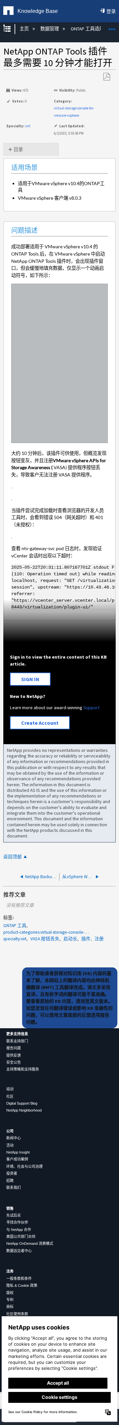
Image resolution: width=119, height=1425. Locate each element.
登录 (111, 11)
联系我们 (13, 1188)
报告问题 (13, 1048)
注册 (99, 939)
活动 (10, 1145)
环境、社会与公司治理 (24, 1166)
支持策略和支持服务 (22, 1069)
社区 (10, 1096)
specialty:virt (14, 939)
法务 (10, 1271)
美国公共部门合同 (20, 1237)
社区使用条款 (17, 1314)
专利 (10, 1300)
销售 (10, 1208)
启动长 (70, 939)
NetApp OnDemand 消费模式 (29, 1243)
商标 (10, 1307)
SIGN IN (30, 679)
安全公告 (13, 1062)
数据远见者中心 (19, 1251)
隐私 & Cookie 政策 (21, 1285)
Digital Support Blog (21, 1103)
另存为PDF (106, 77)
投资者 (11, 1173)
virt (27, 126)
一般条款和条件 (19, 1279)
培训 (10, 1089)
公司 (10, 1131)
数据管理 (50, 29)
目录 (18, 149)
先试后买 (13, 1215)
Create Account (40, 722)
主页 (24, 29)
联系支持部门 (17, 1041)
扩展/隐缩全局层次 (11, 28)
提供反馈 (13, 1055)
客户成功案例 (17, 1159)
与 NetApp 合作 (18, 1230)
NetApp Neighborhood (24, 1110)
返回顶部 (12, 857)
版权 (10, 1293)
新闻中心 (13, 1138)
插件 (86, 939)
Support (91, 708)
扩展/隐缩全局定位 (112, 27)
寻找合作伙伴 (17, 1222)
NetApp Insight (18, 1152)
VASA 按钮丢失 (45, 939)
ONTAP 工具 (14, 925)
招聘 (10, 1181)
